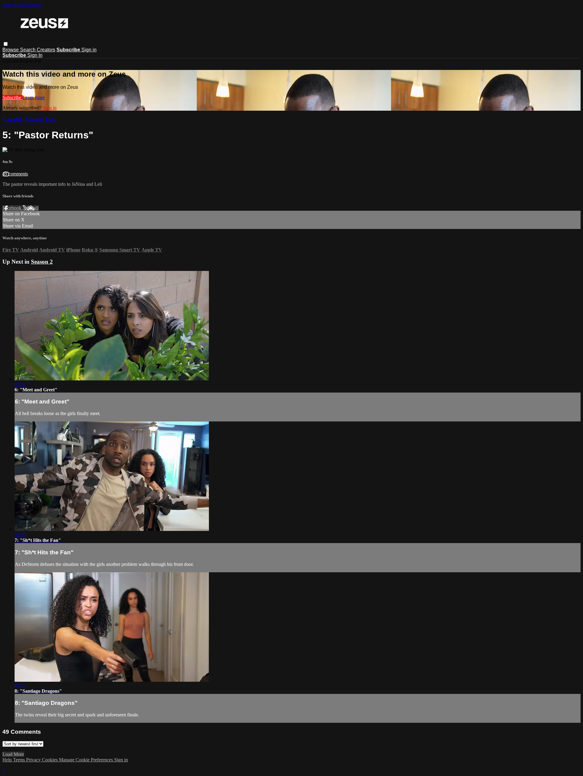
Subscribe (12, 97)
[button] (6, 44)
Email (33, 207)
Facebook (12, 207)
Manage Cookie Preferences (86, 759)
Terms (19, 759)
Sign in (89, 49)
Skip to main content (22, 5)
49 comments (15, 173)
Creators (46, 49)
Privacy (34, 759)
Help (7, 759)
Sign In (35, 55)
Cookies (50, 759)
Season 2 (42, 261)
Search (28, 49)
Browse (11, 49)
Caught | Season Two (28, 119)
